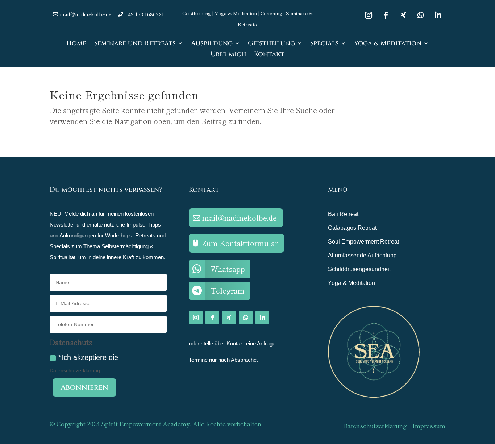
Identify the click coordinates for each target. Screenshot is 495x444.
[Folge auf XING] (403, 15)
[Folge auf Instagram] (368, 15)
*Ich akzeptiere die (84, 363)
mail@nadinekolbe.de (239, 217)
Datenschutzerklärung (75, 370)
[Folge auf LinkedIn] (438, 15)
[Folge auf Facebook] (386, 15)
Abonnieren (84, 387)
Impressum (428, 425)
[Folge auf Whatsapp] (420, 15)
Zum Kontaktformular (240, 243)
